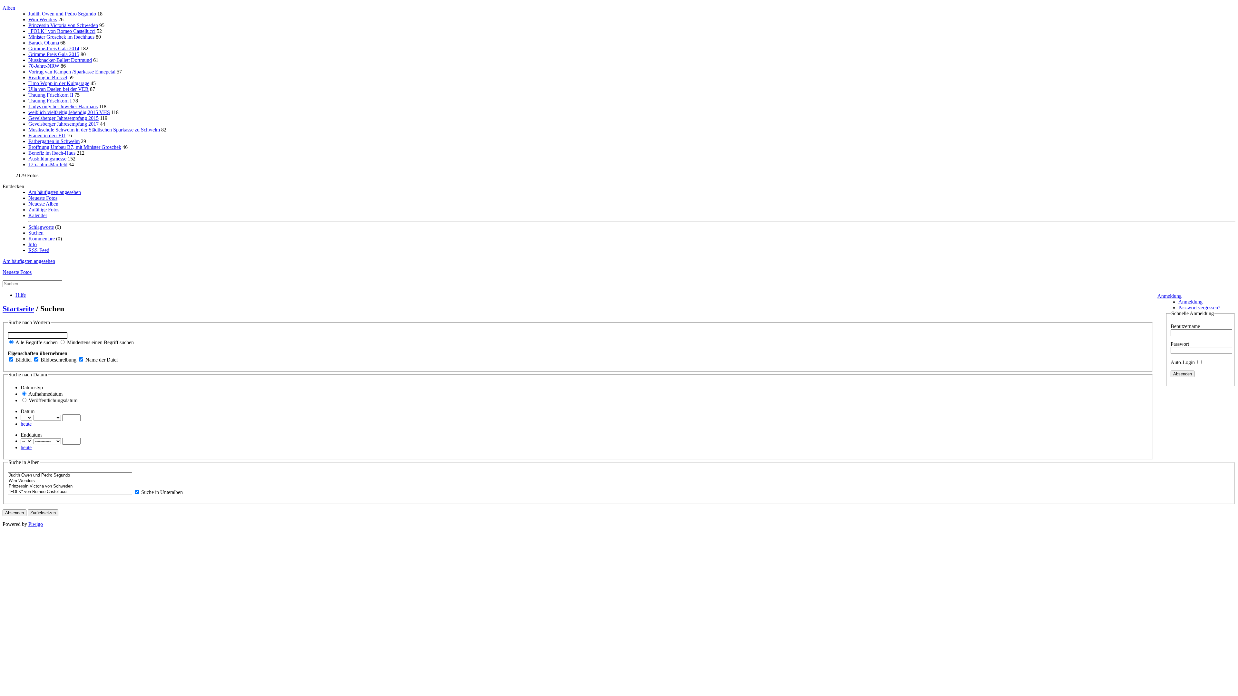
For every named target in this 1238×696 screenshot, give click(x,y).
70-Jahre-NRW (43, 66)
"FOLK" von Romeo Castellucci (61, 31)
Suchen (36, 233)
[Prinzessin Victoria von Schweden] (70, 486)
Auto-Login (1183, 362)
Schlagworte (41, 227)
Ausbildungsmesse (47, 158)
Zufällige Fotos (43, 209)
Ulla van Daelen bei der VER (58, 89)
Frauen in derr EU (46, 135)
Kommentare (41, 238)
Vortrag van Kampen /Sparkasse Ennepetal (71, 71)
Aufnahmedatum (45, 394)
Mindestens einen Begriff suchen (100, 342)
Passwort (1180, 344)
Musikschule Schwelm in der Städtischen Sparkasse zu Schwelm (94, 129)
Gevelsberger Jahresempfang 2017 (63, 124)
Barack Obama (43, 42)
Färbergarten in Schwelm (54, 141)
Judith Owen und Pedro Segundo (62, 13)
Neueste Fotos (42, 198)
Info (32, 244)
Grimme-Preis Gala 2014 (53, 48)
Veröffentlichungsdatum (52, 400)
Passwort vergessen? (1199, 307)
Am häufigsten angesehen (54, 192)
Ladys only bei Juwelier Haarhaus (63, 106)
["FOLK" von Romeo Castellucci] (70, 492)
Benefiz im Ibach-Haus (51, 153)
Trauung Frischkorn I (50, 100)
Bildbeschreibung (57, 359)
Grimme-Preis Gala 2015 (53, 54)
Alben (9, 8)
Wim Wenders (42, 19)
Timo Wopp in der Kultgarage (58, 83)
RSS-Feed (38, 250)
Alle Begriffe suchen (36, 342)
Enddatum (31, 435)
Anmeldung (1169, 296)
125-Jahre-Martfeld (47, 164)
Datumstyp (32, 387)
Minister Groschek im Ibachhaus (61, 37)
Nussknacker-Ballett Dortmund (60, 60)
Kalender (37, 215)
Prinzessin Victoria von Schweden (63, 25)
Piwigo (35, 524)
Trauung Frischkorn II (50, 95)
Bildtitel (23, 359)
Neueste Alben (43, 204)
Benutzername (1185, 326)
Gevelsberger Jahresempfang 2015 (63, 118)
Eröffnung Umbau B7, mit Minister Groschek (74, 147)
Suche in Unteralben (161, 492)
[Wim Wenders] (70, 481)
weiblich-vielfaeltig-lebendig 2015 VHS (69, 112)
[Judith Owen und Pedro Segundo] (70, 475)
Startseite (18, 308)
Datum (27, 411)
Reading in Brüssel (47, 77)
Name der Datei (101, 359)
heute (26, 424)
